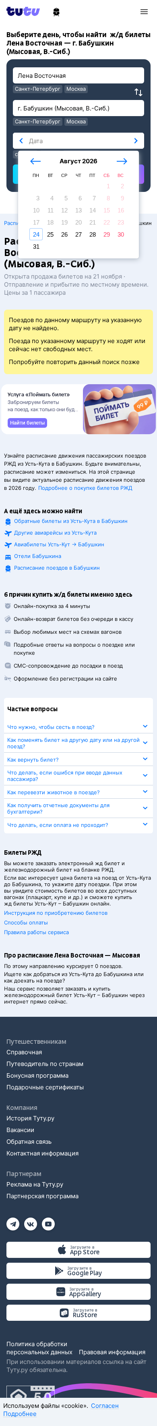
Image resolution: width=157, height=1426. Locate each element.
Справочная (24, 1052)
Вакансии (20, 1130)
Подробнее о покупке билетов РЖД (85, 488)
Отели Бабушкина (37, 556)
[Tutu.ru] (25, 11)
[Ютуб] (48, 1221)
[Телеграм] (12, 1221)
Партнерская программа (42, 1196)
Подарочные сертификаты (45, 1087)
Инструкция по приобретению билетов (55, 913)
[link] (27, 423)
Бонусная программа (37, 1075)
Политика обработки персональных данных (39, 1348)
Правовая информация (112, 1352)
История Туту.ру (30, 1118)
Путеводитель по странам (44, 1064)
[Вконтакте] (30, 1221)
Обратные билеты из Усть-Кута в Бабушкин (71, 521)
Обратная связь (29, 1141)
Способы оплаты (26, 922)
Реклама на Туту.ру (34, 1184)
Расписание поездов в (57, 567)
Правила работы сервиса (36, 932)
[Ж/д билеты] (56, 12)
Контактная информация (42, 1153)
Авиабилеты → (59, 544)
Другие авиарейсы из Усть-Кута (55, 532)
